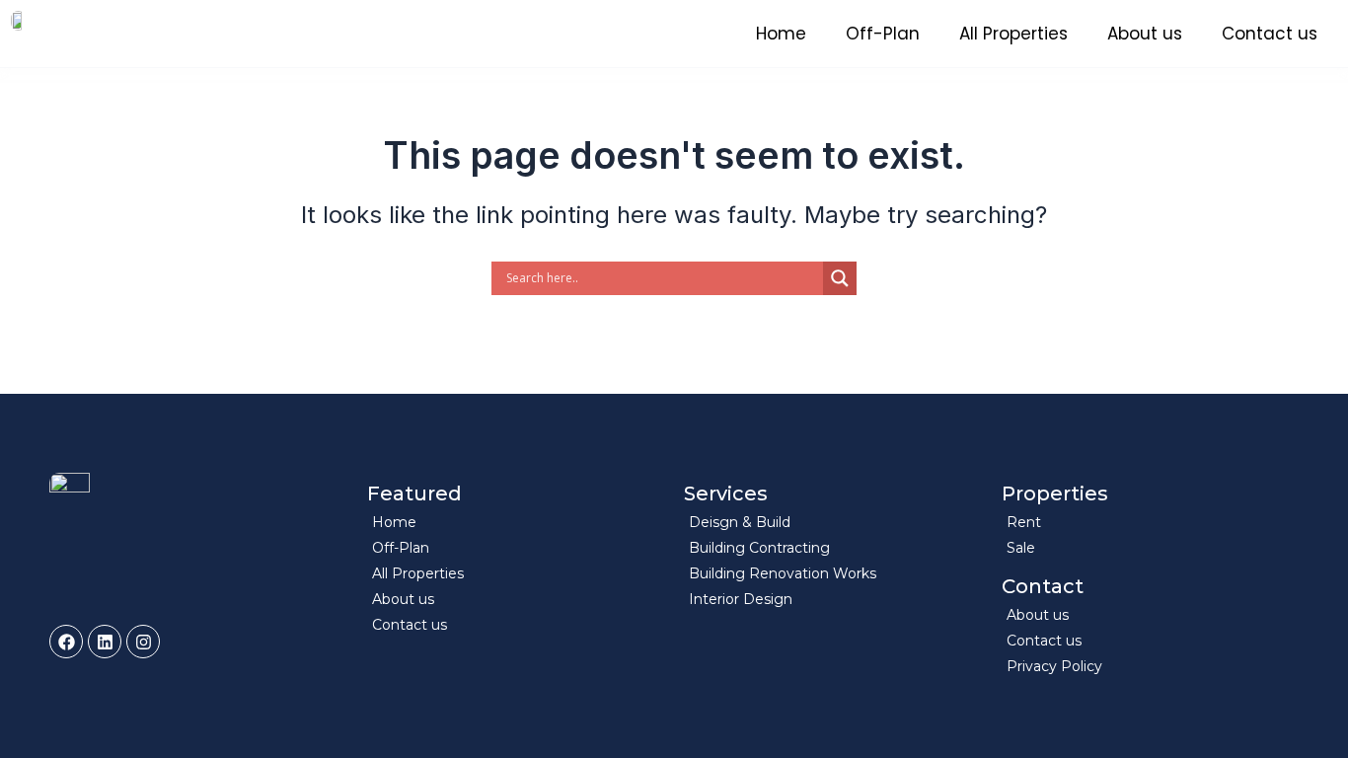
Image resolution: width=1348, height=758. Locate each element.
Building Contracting (759, 548)
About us (1144, 33)
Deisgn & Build (739, 522)
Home (781, 33)
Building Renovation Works (782, 573)
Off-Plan (883, 33)
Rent (1024, 522)
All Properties (1013, 33)
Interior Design (740, 599)
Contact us (1269, 33)
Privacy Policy (1054, 666)
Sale (1021, 548)
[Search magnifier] (840, 278)
